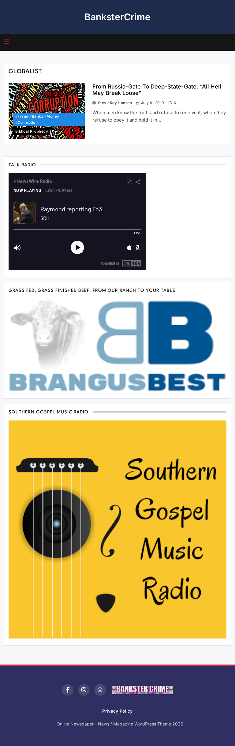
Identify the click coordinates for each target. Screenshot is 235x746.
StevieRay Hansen (115, 102)
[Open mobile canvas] (6, 42)
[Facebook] (67, 690)
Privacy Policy (117, 711)
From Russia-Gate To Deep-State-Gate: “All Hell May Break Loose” (156, 89)
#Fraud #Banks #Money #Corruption (37, 119)
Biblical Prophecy (31, 131)
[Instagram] (84, 690)
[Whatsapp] (100, 690)
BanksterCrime (117, 16)
